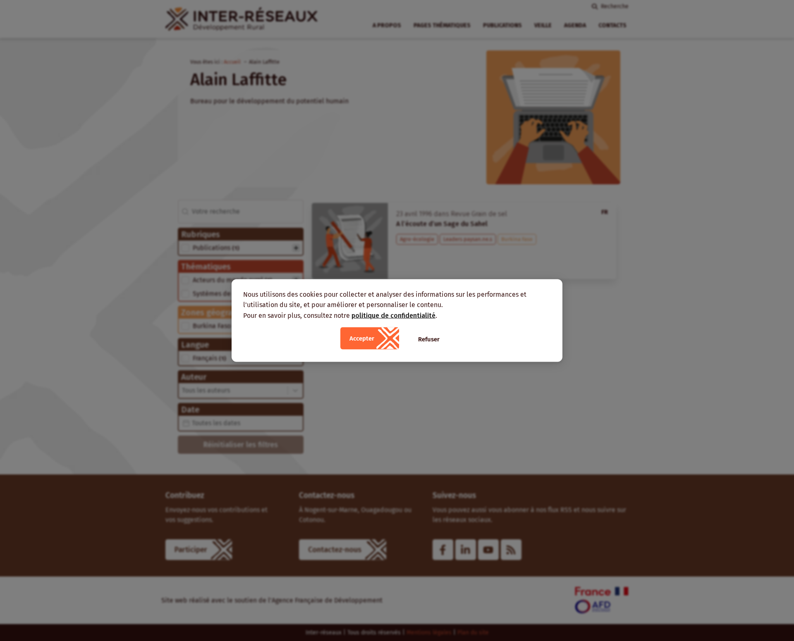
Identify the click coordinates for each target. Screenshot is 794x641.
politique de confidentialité (393, 315)
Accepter (361, 338)
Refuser (429, 339)
